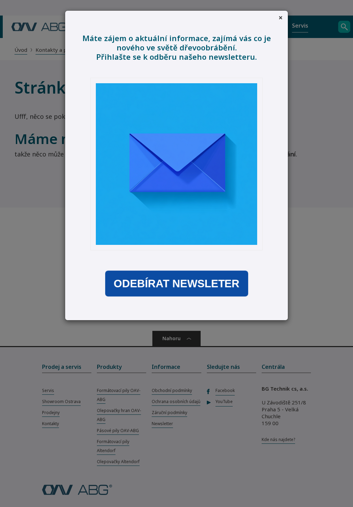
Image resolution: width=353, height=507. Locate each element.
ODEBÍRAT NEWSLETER (176, 283)
